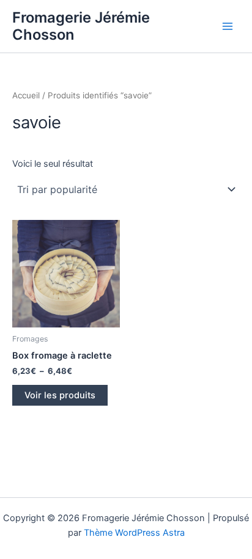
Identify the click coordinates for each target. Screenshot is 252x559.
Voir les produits (59, 395)
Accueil (26, 95)
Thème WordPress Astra (134, 532)
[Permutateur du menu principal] (227, 26)
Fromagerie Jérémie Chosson (81, 26)
